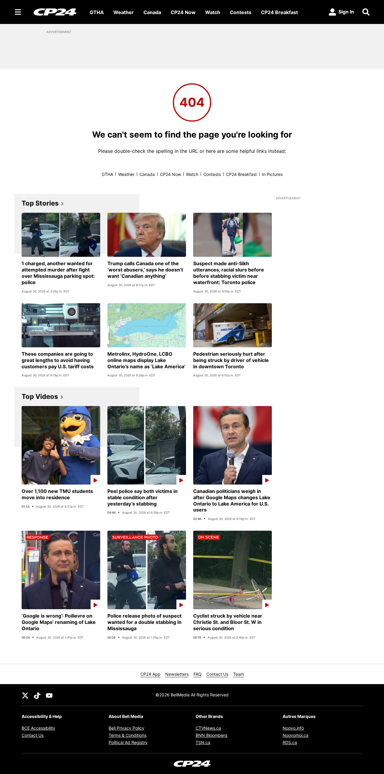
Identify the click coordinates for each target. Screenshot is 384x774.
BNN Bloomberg (211, 735)
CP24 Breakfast (279, 12)
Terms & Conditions (127, 735)
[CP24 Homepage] (55, 12)
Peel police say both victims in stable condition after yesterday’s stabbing (142, 497)
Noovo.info (293, 728)
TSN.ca (203, 742)
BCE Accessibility (38, 728)
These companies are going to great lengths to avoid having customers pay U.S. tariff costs (58, 360)
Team (238, 674)
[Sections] (18, 12)
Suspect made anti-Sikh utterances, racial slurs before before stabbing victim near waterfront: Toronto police (228, 272)
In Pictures (272, 174)
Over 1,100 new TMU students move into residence (57, 494)
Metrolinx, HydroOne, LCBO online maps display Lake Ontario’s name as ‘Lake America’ (146, 360)
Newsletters (177, 674)
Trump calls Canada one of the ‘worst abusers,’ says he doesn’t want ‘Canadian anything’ (145, 269)
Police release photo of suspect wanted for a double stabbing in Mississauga (144, 622)
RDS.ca (290, 742)
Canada (152, 12)
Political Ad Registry (128, 742)
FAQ (198, 674)
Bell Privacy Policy (126, 728)
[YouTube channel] (49, 694)
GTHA (97, 12)
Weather (123, 12)
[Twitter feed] (25, 694)
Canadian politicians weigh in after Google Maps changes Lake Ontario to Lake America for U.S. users (231, 500)
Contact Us (217, 674)
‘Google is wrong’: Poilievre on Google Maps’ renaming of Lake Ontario (59, 622)
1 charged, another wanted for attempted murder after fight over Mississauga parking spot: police (58, 272)
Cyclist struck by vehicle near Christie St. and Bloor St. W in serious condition (227, 622)
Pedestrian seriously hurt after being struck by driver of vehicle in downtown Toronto (231, 360)
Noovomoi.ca (295, 735)
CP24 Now (183, 12)
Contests (240, 12)
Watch (212, 12)
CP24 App (150, 674)
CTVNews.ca (208, 728)
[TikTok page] (37, 694)
